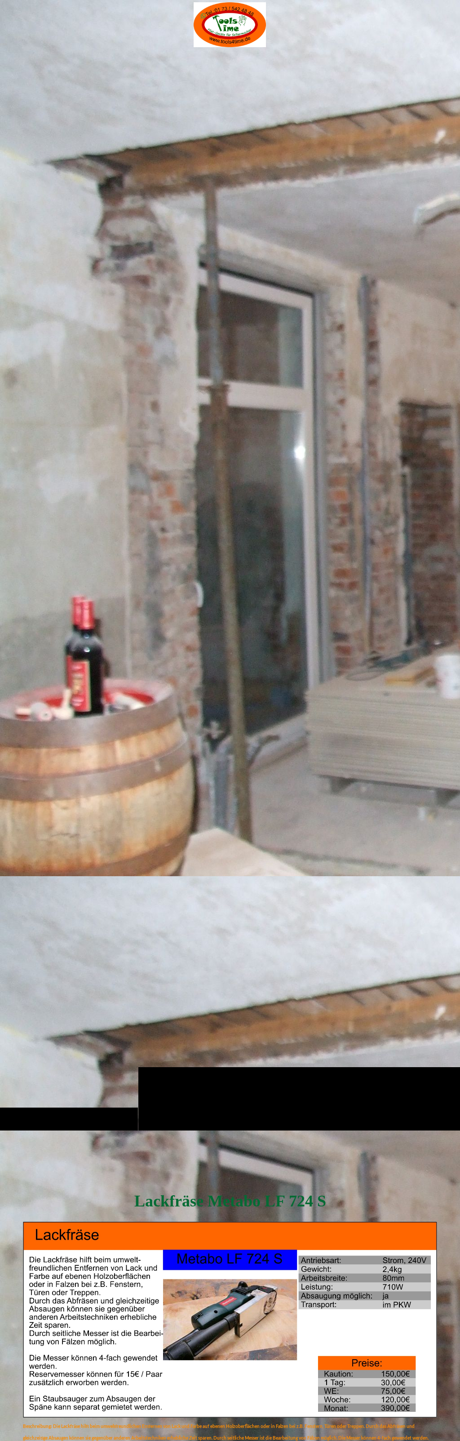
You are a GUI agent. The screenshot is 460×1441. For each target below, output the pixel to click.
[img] (230, 589)
